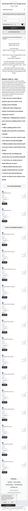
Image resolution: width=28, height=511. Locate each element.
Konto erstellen (17, 482)
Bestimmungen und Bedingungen (14, 492)
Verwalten (5, 502)
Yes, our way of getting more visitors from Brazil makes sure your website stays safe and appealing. (13, 147)
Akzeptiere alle (8, 505)
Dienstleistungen (18, 484)
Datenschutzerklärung (14, 490)
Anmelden (10, 482)
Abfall (12, 502)
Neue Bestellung (9, 484)
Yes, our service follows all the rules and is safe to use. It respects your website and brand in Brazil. (14, 139)
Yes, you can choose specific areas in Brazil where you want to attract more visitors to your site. (14, 162)
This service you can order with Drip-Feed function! (12, 38)
